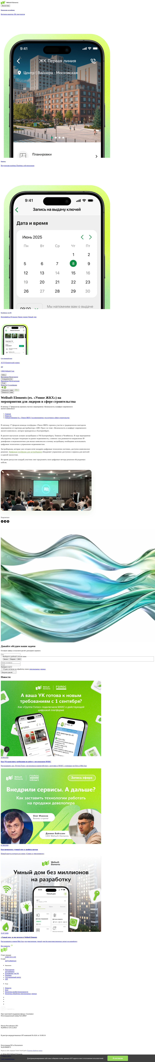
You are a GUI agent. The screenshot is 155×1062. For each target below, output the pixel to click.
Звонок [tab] (5, 659)
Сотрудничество (7, 379)
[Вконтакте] (6, 997)
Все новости (5, 946)
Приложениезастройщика (9, 970)
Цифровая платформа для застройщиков (25, 452)
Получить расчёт (7, 672)
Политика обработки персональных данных (21, 994)
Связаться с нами (7, 390)
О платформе (12, 385)
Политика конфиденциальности (16, 992)
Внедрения (5, 377)
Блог (6, 990)
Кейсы (4, 375)
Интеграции (13, 377)
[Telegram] (5, 521)
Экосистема (5, 6)
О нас (3, 383)
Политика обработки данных (34, 1050)
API (6, 979)
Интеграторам (14, 381)
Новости (4, 385)
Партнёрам (5, 381)
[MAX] (8, 521)
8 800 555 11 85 (10, 957)
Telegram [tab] (13, 659)
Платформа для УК (12, 973)
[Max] (6, 1004)
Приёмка (8, 975)
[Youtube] (6, 999)
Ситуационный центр (13, 977)
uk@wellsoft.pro (10, 961)
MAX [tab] (19, 659)
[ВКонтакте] (2, 521)
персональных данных (37, 669)
